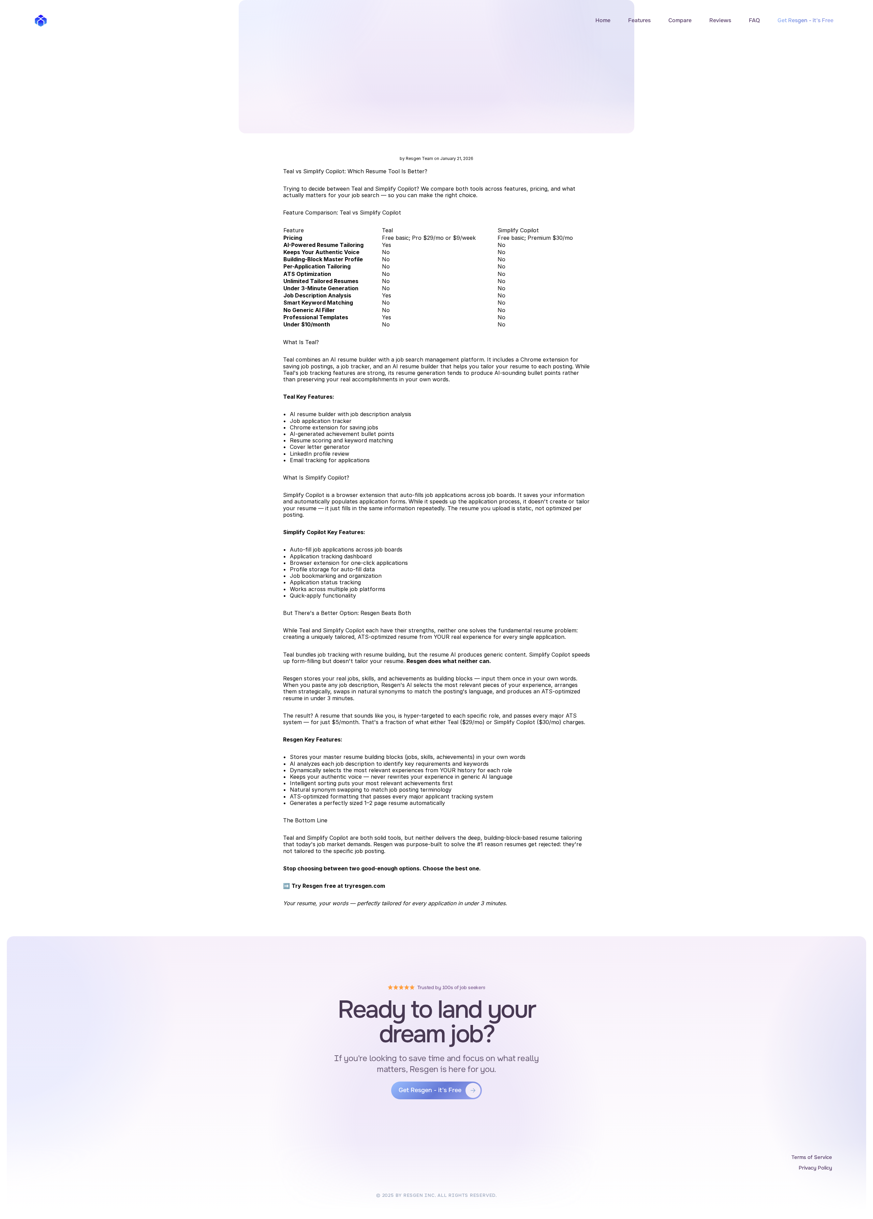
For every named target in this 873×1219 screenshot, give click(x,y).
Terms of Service (811, 1157)
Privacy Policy (815, 1167)
